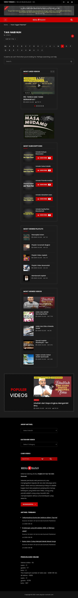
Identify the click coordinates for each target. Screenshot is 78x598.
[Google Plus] (64, 2)
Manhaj (37, 377)
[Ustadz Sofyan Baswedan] (28, 156)
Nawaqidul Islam (38, 235)
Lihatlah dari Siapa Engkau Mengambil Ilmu (45, 304)
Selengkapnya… (29, 504)
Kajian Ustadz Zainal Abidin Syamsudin (43, 356)
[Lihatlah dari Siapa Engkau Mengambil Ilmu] (39, 302)
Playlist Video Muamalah (41, 265)
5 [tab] (43, 105)
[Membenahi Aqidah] (26, 278)
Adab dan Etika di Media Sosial (45, 327)
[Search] (71, 19)
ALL (5, 46)
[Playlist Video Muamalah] (26, 268)
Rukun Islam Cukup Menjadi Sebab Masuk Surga (39, 541)
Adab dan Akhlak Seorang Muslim (42, 313)
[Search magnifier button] (50, 459)
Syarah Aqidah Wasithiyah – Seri (42, 342)
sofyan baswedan (56, 377)
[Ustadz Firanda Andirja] (28, 185)
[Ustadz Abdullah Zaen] (28, 199)
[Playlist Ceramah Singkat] (26, 247)
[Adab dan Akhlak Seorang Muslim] (28, 317)
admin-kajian (29, 102)
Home (6, 25)
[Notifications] (72, 2)
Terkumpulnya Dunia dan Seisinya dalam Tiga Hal (39, 518)
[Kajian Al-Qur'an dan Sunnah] (39, 19)
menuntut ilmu (45, 377)
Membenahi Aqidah (39, 276)
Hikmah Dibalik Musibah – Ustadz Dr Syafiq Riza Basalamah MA (26, 2)
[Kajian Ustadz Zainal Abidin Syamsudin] (28, 359)
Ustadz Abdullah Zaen (44, 195)
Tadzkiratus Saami (30, 78)
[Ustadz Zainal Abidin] (28, 171)
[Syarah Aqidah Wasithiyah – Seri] (28, 345)
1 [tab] (34, 105)
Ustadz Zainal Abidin (43, 166)
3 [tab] (39, 105)
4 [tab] (41, 105)
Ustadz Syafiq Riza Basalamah (42, 210)
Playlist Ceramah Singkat (41, 245)
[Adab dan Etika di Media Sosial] (28, 331)
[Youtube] (68, 2)
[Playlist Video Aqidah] (26, 258)
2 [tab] (36, 105)
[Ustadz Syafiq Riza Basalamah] (28, 214)
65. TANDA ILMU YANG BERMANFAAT (33, 98)
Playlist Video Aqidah (39, 255)
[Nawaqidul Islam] (26, 237)
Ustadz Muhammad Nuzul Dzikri (33, 80)
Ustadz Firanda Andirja (44, 181)
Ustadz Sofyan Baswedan (41, 153)
